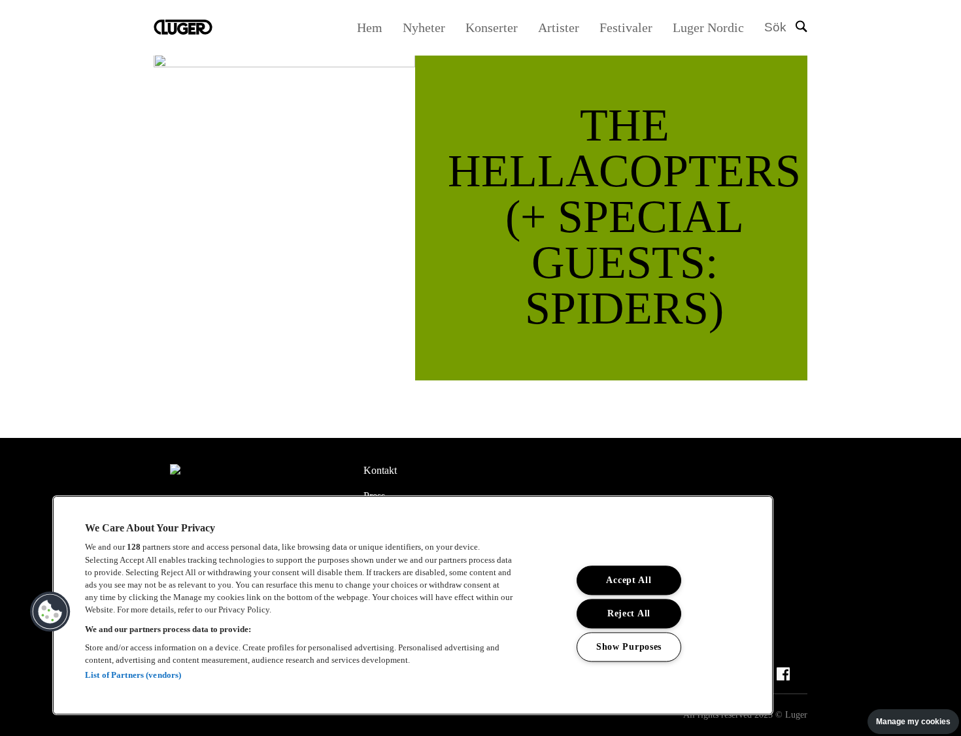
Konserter (491, 27)
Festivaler (625, 27)
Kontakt (380, 470)
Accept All (628, 580)
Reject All (628, 613)
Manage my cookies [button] (913, 721)
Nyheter (424, 27)
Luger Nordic (708, 27)
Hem (369, 27)
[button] (50, 612)
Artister (558, 27)
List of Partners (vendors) (133, 675)
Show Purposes (629, 646)
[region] (412, 605)
